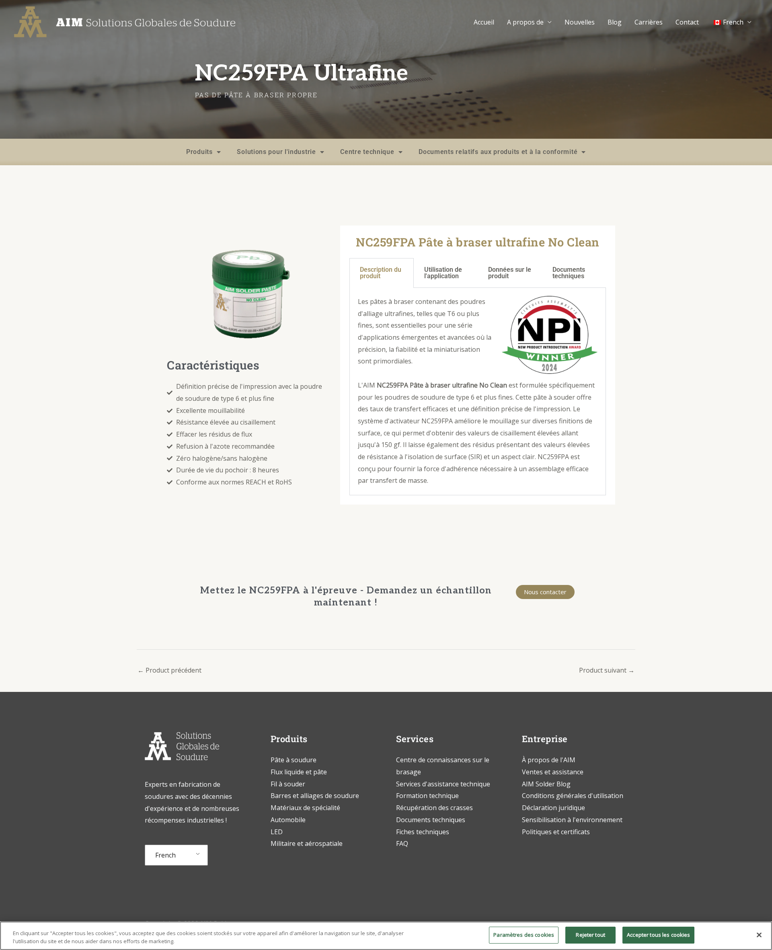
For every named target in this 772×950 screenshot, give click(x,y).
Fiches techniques (422, 831)
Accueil (484, 22)
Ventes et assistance (552, 771)
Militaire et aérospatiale (307, 843)
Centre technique (367, 152)
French (165, 855)
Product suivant (606, 670)
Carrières (648, 22)
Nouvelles (580, 22)
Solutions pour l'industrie (276, 152)
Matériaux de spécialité (305, 807)
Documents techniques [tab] (568, 273)
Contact (687, 22)
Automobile (288, 819)
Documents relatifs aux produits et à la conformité (498, 152)
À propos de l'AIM (548, 759)
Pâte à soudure (293, 759)
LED (277, 831)
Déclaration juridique (553, 807)
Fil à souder (288, 784)
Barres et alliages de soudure (315, 795)
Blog (615, 22)
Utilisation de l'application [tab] (443, 273)
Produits (199, 152)
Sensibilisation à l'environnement (572, 819)
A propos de (525, 22)
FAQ (402, 843)
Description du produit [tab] (380, 273)
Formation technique (428, 795)
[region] (386, 935)
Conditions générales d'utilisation (572, 795)
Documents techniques (430, 819)
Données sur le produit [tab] (509, 273)
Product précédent (169, 670)
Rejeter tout (590, 934)
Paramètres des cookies (523, 934)
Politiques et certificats (556, 831)
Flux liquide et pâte (299, 771)
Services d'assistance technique (443, 784)
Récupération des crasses (434, 807)
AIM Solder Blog (546, 784)
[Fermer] (759, 935)
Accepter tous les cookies (658, 934)
